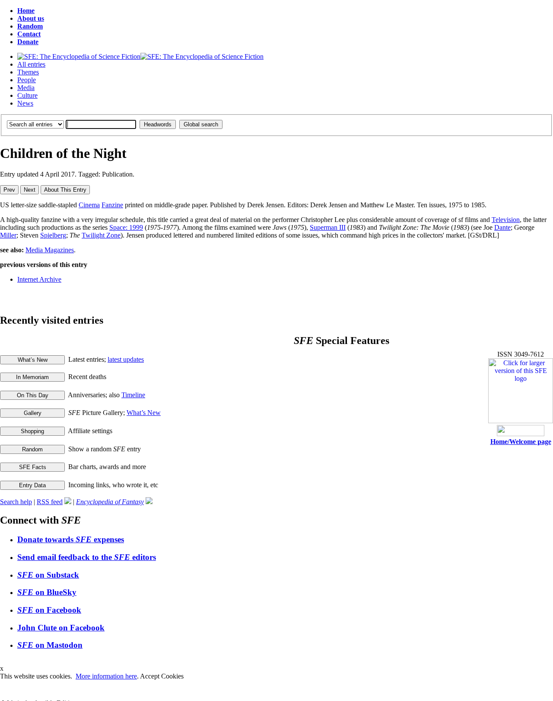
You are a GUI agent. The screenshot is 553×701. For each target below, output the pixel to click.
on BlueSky (46, 592)
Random (30, 26)
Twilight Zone (101, 235)
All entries (31, 64)
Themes (28, 72)
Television (506, 219)
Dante (502, 227)
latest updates (126, 359)
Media (26, 87)
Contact (29, 34)
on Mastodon (50, 645)
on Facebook (49, 609)
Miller (8, 235)
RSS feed (50, 501)
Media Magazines (49, 250)
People (26, 80)
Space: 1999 (126, 227)
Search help (16, 501)
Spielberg (53, 235)
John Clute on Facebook (61, 627)
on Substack (48, 574)
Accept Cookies (162, 676)
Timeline (133, 395)
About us (30, 18)
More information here (106, 676)
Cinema (89, 205)
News (25, 103)
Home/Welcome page (520, 441)
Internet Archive (39, 279)
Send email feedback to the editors (86, 557)
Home (26, 10)
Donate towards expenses (70, 539)
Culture (27, 95)
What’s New (144, 412)
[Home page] (140, 56)
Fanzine (112, 205)
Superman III (328, 227)
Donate (27, 41)
